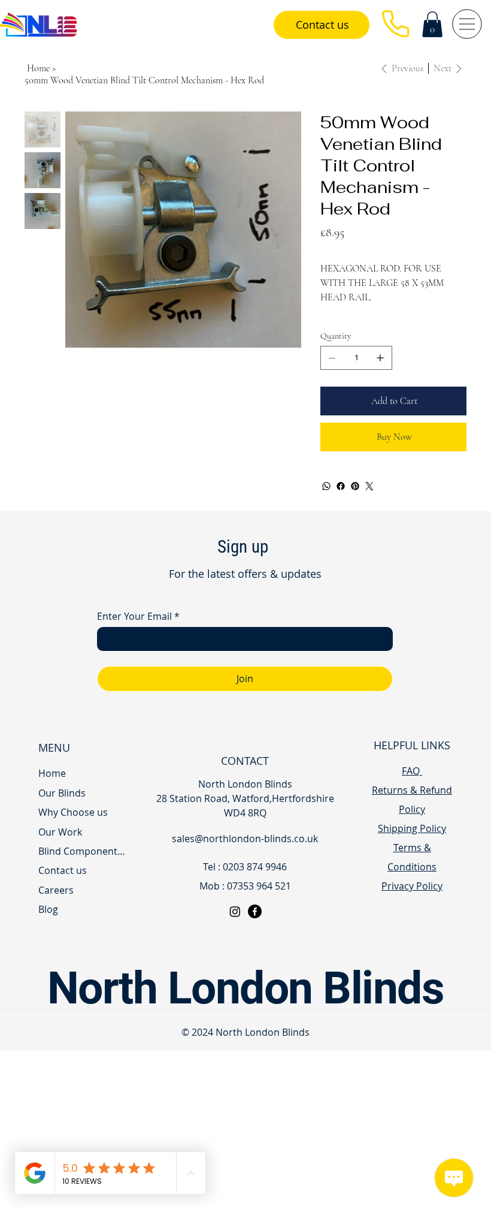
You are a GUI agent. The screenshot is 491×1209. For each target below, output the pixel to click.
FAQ (412, 770)
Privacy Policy (411, 886)
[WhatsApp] (326, 486)
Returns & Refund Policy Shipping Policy (412, 809)
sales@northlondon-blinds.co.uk (245, 838)
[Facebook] (341, 486)
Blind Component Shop (82, 851)
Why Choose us (73, 812)
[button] (432, 24)
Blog (48, 909)
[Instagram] (235, 911)
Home (52, 773)
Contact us (62, 870)
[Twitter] (369, 486)
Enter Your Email (138, 616)
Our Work (60, 832)
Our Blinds (62, 793)
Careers (56, 890)
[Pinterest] (355, 486)
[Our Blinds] (112, 793)
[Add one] (380, 358)
